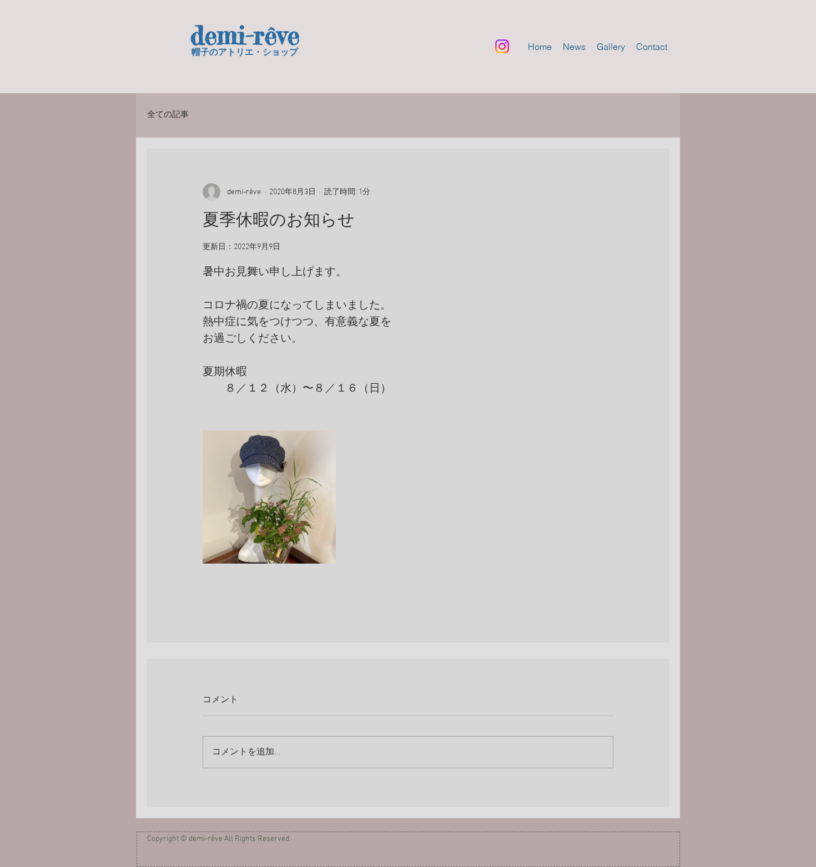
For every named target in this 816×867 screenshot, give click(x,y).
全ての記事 (168, 115)
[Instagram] (502, 46)
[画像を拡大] (269, 497)
